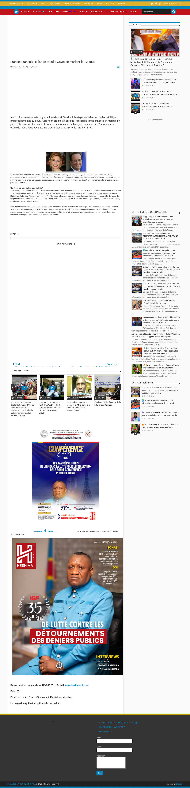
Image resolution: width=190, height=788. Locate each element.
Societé (99, 3)
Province (121, 3)
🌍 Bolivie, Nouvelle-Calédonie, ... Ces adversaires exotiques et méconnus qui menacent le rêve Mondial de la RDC (159, 253)
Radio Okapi (88, 3)
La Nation (31, 3)
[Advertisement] (65, 38)
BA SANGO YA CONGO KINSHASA (21, 784)
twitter (152, 3)
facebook (156, 3)
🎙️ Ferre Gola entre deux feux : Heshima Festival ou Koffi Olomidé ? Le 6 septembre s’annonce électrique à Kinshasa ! (152, 62)
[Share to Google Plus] (140, 54)
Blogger (179, 784)
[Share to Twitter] (136, 54)
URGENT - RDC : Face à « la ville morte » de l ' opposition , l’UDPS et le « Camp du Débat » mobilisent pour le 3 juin (161, 270)
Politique (25, 12)
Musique (83, 12)
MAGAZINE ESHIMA (43, 531)
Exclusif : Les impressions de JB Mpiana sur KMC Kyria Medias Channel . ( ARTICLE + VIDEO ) (159, 83)
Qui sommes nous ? (17, 3)
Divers (34, 67)
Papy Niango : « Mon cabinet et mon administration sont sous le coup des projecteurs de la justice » (158, 219)
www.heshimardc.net (77, 685)
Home (16, 11)
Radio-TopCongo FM (72, 3)
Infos (39, 12)
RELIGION (110, 3)
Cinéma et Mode (54, 3)
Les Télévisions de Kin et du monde (121, 12)
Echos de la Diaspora (62, 12)
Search (173, 11)
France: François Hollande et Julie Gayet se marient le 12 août (52, 62)
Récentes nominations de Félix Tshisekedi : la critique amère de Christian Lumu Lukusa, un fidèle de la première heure (161, 320)
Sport (43, 3)
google (160, 3)
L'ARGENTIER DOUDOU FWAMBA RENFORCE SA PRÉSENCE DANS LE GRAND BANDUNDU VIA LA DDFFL (160, 236)
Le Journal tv (96, 12)
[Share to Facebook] (132, 54)
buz (30, 67)
